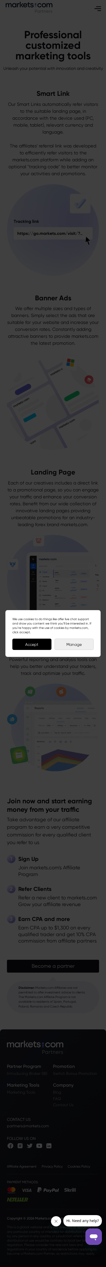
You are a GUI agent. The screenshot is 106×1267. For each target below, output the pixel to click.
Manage (74, 644)
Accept (31, 644)
